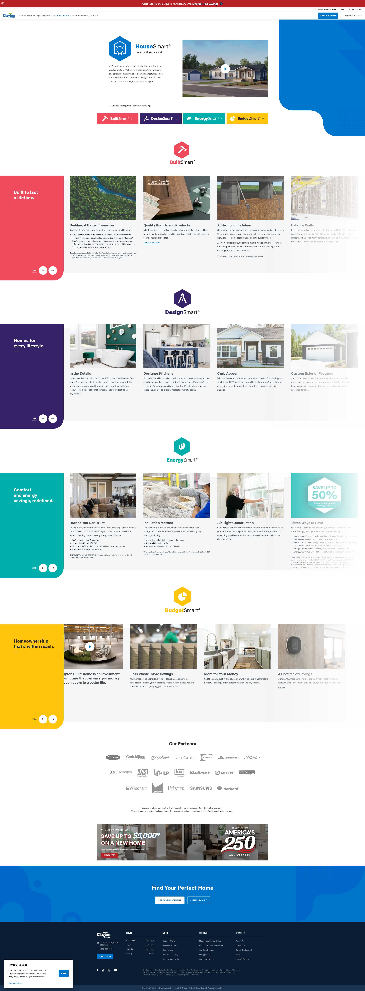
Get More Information (170, 900)
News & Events (242, 959)
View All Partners (151, 242)
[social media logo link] (97, 970)
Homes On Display (170, 954)
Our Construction (60, 15)
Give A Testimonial (244, 950)
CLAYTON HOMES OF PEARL (327, 9)
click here (141, 849)
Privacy (185, 988)
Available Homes (27, 15)
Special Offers (43, 15)
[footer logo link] (104, 935)
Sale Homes (168, 950)
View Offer (109, 855)
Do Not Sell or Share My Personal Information (207, 988)
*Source (281, 687)
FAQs (238, 954)
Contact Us (105, 956)
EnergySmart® (205, 954)
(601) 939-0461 (356, 9)
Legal (177, 988)
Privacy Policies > (15, 983)
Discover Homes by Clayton (211, 945)
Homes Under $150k (171, 959)
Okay (63, 973)
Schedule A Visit (328, 15)
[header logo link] (9, 15)
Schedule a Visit (198, 900)
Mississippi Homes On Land (210, 941)
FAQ (342, 9)
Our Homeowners (79, 15)
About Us (93, 15)
